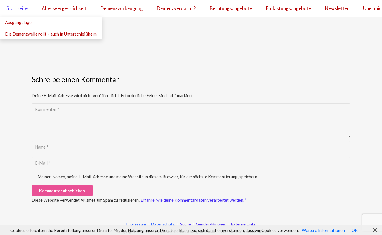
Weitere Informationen (323, 230)
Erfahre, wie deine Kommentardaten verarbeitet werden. (192, 200)
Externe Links (243, 224)
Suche (185, 224)
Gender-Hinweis (211, 224)
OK (355, 230)
